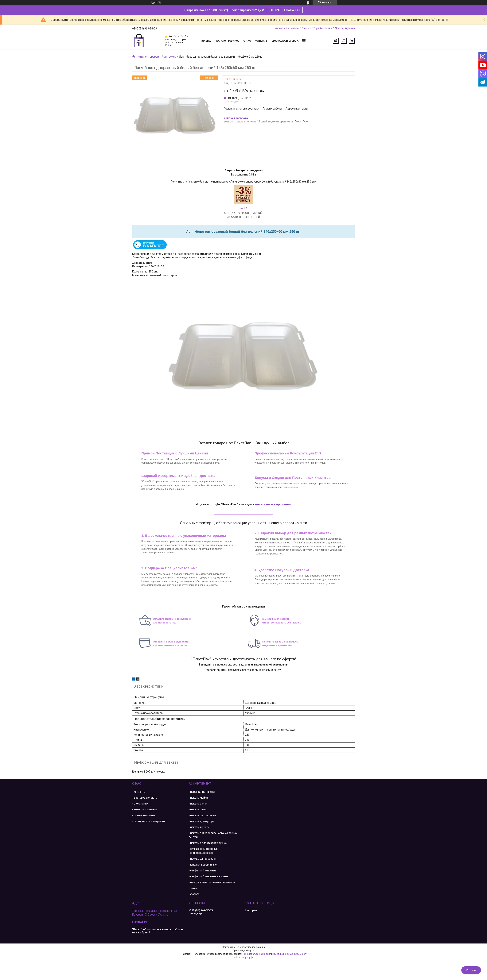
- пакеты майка (198, 797)
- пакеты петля (198, 809)
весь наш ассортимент (273, 504)
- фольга (194, 894)
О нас (247, 40)
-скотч (193, 888)
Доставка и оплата (285, 40)
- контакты (139, 791)
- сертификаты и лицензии (148, 821)
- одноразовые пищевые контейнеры (212, 882)
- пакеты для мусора (201, 821)
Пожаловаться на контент (257, 954)
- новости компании (144, 809)
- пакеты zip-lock (199, 827)
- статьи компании (143, 815)
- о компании (140, 803)
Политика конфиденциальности (289, 954)
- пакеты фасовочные (202, 815)
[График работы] (336, 41)
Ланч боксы (169, 56)
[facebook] (133, 679)
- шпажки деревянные (203, 864)
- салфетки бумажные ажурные (208, 876)
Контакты (261, 40)
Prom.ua (260, 947)
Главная (206, 40)
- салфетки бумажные (202, 870)
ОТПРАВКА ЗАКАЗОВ (285, 10)
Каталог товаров (228, 40)
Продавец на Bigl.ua (244, 950)
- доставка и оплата (144, 797)
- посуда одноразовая (202, 858)
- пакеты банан (198, 803)
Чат (474, 970)
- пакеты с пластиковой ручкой (208, 842)
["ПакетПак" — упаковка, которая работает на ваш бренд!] (146, 40)
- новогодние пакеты (202, 791)
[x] (137, 679)
